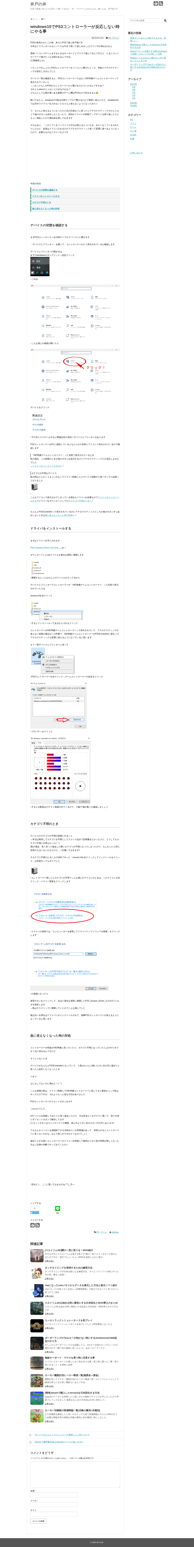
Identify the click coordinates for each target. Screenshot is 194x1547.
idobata (115, 1232)
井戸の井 (38, 4)
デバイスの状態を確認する (45, 190)
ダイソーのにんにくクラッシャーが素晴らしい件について (62, 1435)
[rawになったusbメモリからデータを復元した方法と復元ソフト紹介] (37, 1290)
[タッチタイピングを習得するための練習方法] (37, 1273)
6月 (134, 87)
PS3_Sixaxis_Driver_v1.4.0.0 (44, 548)
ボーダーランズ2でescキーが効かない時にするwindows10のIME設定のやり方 (148, 67)
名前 (33, 1491)
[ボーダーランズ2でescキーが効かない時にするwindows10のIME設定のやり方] (37, 1343)
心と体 (133, 131)
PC (109, 38)
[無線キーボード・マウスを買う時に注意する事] (37, 1363)
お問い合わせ (136, 153)
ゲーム (115, 38)
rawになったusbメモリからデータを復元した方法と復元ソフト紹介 (81, 1285)
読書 (132, 139)
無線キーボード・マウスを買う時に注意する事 (70, 1357)
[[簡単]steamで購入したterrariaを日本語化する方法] (37, 1398)
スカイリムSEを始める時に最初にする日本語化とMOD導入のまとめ (81, 1303)
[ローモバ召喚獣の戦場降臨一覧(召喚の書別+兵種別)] (37, 1415)
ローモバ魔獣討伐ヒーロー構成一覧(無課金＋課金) (72, 1375)
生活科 (133, 135)
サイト (33, 1510)
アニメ (133, 123)
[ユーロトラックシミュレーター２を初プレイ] (37, 1325)
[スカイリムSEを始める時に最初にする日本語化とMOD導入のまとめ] (37, 1308)
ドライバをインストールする (46, 196)
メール (34, 1501)
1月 (134, 98)
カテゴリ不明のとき (41, 202)
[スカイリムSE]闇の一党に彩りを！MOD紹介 (69, 1250)
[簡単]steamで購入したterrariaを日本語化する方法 (72, 1392)
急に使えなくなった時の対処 (46, 208)
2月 (134, 95)
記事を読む (49, 1261)
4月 (134, 92)
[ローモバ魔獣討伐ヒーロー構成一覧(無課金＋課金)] (37, 1380)
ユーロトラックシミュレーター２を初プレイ (68, 1320)
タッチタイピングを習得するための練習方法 (68, 1267)
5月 (134, 90)
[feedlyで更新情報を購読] (156, 3)
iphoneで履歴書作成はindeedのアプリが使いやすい (59, 1442)
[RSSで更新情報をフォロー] (161, 3)
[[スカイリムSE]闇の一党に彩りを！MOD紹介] (37, 1255)
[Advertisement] (75, 159)
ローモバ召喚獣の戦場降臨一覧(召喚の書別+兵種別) (72, 1410)
